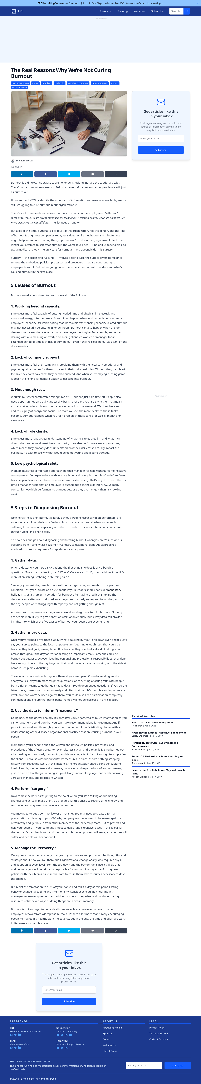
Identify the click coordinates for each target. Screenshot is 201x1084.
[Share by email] (92, 174)
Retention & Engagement (78, 83)
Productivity (59, 83)
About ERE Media (112, 1027)
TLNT (13, 1041)
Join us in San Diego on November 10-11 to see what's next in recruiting (101, 3)
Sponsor (107, 1033)
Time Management (99, 83)
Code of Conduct (158, 1039)
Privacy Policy (156, 1027)
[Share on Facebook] (45, 174)
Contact (107, 1039)
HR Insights (46, 83)
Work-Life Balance (19, 87)
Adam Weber (26, 160)
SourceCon (63, 1028)
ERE (12, 1028)
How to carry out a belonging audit (152, 722)
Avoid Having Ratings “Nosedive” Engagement (159, 732)
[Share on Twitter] (69, 174)
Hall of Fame (110, 1051)
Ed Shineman (138, 749)
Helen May (137, 725)
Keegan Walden (139, 776)
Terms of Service (158, 1033)
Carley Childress (140, 735)
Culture (35, 83)
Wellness (114, 83)
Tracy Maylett (138, 763)
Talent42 (62, 1041)
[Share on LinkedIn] (22, 174)
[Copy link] (116, 174)
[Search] (186, 11)
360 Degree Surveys (20, 83)
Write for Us (109, 1045)
